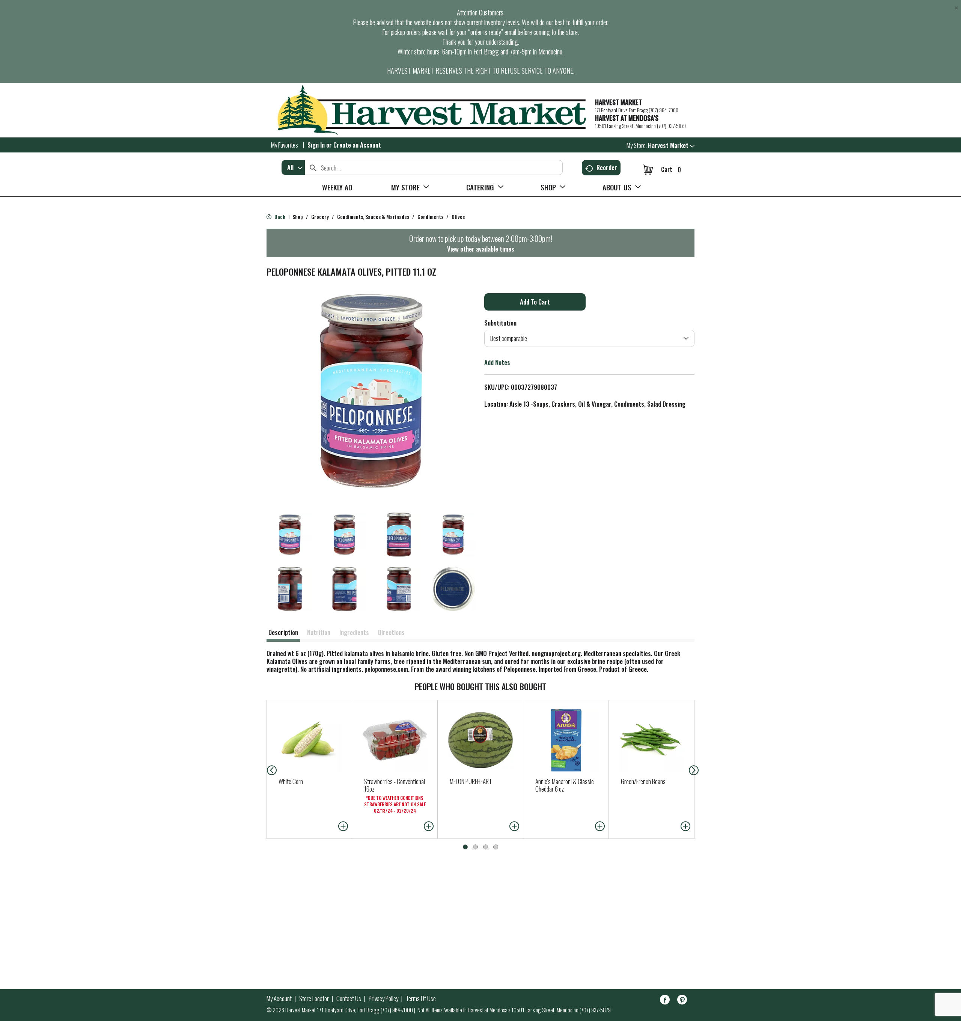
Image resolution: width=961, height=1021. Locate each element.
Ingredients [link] (354, 632)
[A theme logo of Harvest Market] (427, 110)
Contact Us (348, 998)
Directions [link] (391, 632)
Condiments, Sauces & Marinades (373, 216)
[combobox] (293, 167)
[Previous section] (266, 769)
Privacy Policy (383, 998)
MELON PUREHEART (471, 781)
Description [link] (283, 632)
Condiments (430, 216)
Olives (458, 216)
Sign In (316, 144)
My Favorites (284, 144)
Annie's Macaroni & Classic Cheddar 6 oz (564, 785)
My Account (279, 998)
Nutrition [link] (318, 632)
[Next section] (695, 769)
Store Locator (314, 998)
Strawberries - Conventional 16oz (394, 785)
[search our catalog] (313, 167)
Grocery (320, 216)
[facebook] (665, 1001)
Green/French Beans (643, 781)
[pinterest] (682, 1001)
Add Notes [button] (497, 362)
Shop (297, 216)
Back (279, 216)
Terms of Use (421, 998)
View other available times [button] (480, 248)
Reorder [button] (606, 167)
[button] (671, 145)
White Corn (291, 781)
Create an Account (357, 144)
